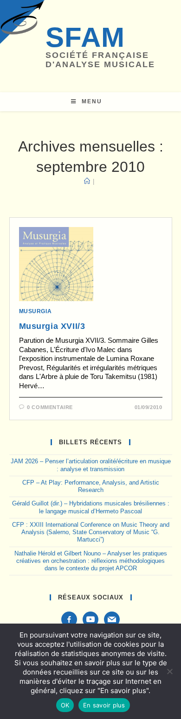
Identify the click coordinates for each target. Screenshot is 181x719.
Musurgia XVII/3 (52, 326)
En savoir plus (104, 705)
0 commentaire (50, 407)
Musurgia (35, 311)
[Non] (169, 671)
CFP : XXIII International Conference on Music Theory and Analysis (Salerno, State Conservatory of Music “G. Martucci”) (90, 532)
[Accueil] (87, 181)
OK (65, 705)
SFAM (85, 37)
